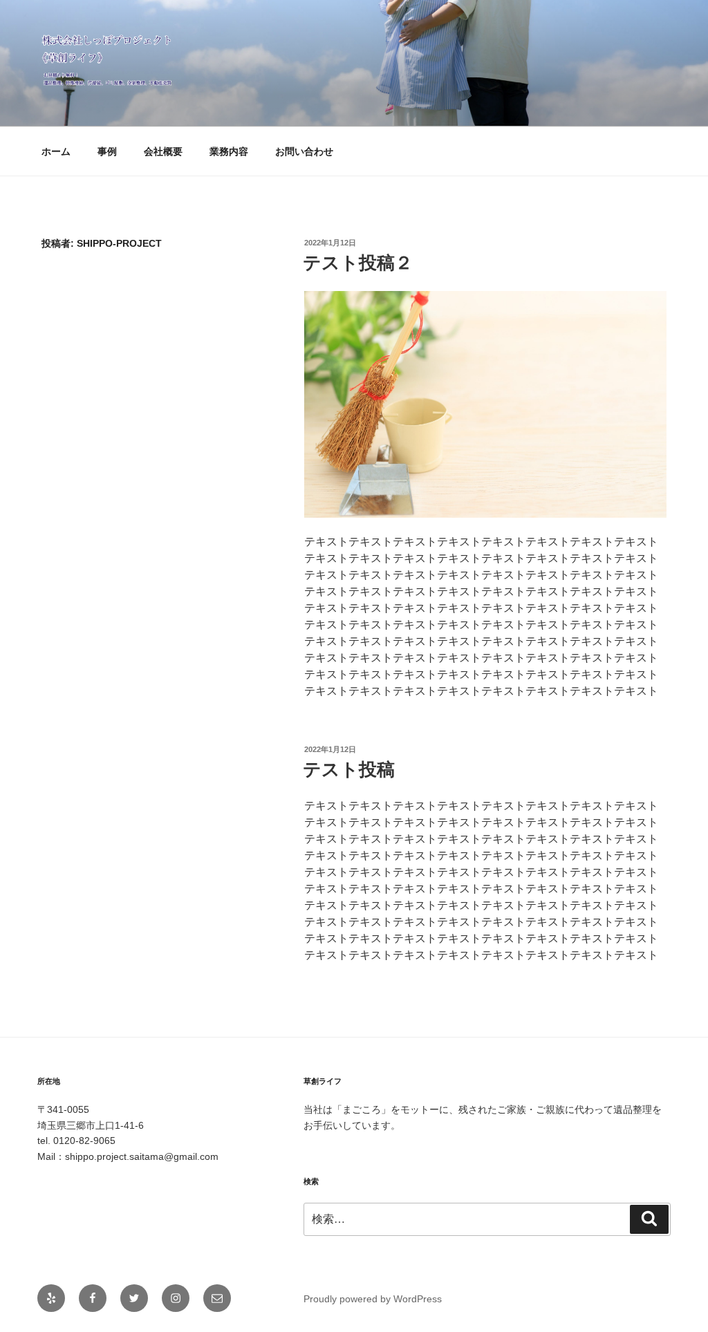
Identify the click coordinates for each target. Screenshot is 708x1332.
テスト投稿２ (358, 262)
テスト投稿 (349, 769)
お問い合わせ (304, 151)
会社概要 (163, 151)
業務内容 (228, 151)
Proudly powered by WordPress (373, 1298)
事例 (107, 151)
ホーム (56, 151)
